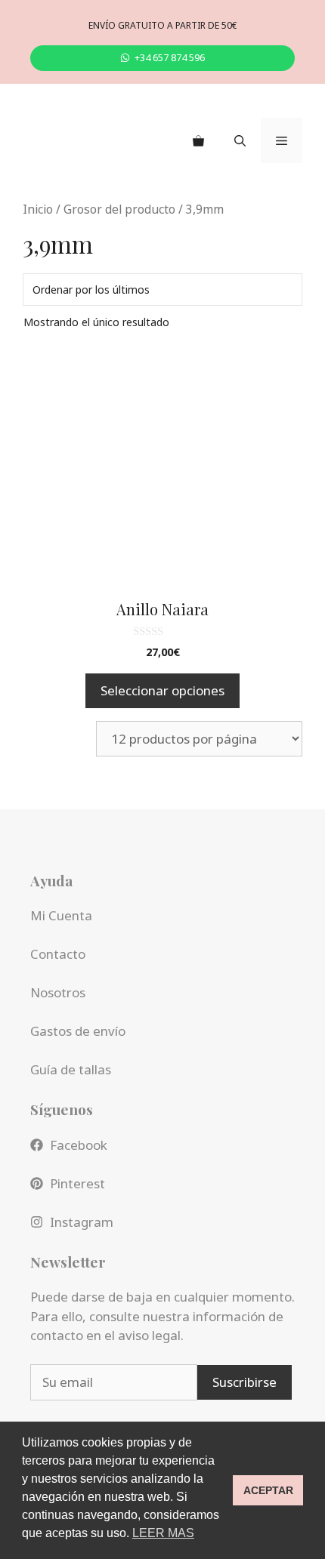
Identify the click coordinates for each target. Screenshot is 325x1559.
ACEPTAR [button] (268, 1490)
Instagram (81, 1222)
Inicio (38, 209)
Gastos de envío (77, 1031)
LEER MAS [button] (163, 1533)
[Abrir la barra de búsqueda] (240, 140)
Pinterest (77, 1183)
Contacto (57, 954)
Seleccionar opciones (162, 690)
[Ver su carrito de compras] (198, 140)
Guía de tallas (70, 1069)
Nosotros (57, 992)
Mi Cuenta (61, 915)
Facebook (78, 1145)
